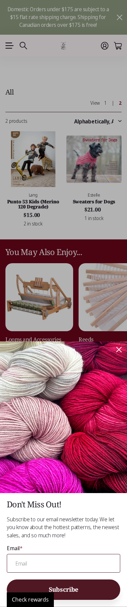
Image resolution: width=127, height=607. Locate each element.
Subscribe (63, 589)
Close (119, 349)
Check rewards (30, 599)
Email (15, 548)
